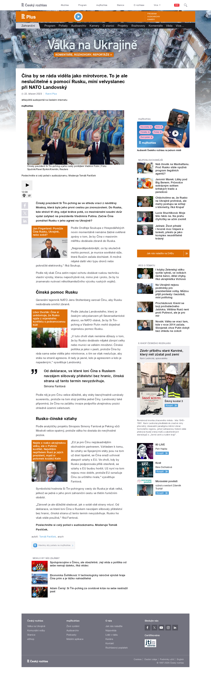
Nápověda (111, 630)
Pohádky (144, 132)
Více (180, 25)
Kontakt (110, 643)
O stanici (108, 25)
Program (82, 5)
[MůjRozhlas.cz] (27, 106)
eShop (30, 639)
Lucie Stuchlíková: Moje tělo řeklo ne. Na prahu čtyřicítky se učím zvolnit (170, 216)
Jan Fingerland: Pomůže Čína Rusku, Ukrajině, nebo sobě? (48, 231)
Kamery (151, 19)
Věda (169, 25)
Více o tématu (146, 265)
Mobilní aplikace (75, 639)
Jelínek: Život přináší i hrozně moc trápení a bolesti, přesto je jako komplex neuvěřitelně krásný (169, 232)
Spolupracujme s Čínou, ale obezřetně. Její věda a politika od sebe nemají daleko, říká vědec (88, 564)
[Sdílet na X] (25, 213)
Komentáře (156, 25)
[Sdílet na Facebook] (25, 205)
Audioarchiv (153, 17)
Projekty (123, 25)
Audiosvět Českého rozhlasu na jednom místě (159, 150)
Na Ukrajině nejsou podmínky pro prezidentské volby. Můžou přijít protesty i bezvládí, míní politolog (172, 291)
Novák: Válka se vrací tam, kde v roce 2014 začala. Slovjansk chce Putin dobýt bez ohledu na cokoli (172, 326)
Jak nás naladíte (114, 626)
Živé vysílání (145, 137)
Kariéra (109, 639)
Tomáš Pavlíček (47, 536)
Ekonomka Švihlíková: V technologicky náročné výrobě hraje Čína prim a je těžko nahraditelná (87, 577)
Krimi (158, 127)
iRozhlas (65, 5)
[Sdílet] (29, 196)
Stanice (120, 5)
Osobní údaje (150, 659)
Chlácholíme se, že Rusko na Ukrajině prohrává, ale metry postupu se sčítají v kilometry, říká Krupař (171, 202)
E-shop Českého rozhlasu (154, 343)
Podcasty (71, 634)
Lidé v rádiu (112, 634)
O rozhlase (139, 5)
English (180, 659)
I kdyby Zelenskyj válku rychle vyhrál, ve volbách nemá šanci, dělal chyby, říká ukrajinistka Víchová (170, 274)
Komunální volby (36, 630)
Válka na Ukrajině (36, 626)
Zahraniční (28, 25)
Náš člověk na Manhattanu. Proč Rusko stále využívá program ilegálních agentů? (172, 169)
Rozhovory (138, 25)
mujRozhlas (101, 5)
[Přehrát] (27, 185)
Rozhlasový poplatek (117, 647)
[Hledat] (185, 5)
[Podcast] (24, 196)
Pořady (63, 25)
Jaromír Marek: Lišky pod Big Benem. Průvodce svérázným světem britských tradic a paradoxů (171, 185)
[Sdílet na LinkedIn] (25, 221)
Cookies (138, 659)
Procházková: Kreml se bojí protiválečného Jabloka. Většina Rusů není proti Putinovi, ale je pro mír (172, 309)
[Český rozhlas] (34, 5)
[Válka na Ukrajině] (105, 48)
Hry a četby (145, 127)
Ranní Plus (51, 93)
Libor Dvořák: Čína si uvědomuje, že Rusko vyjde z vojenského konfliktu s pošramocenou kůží (49, 318)
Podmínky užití (167, 659)
